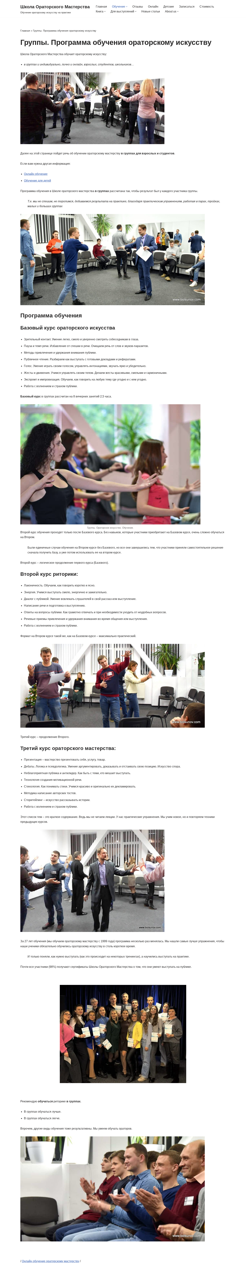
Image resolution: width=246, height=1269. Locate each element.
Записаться (186, 6)
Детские (168, 6)
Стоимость (207, 6)
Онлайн (153, 6)
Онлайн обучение (36, 173)
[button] (126, 6)
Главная (101, 6)
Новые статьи (150, 11)
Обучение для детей (37, 180)
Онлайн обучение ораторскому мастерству (50, 1261)
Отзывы (137, 6)
